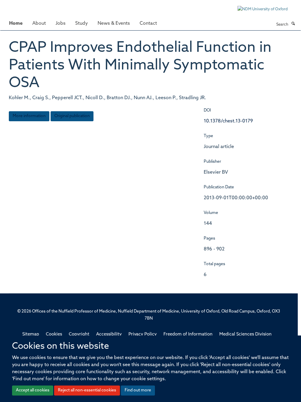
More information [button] (29, 116)
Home (16, 23)
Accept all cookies (32, 390)
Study (81, 23)
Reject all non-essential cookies (87, 390)
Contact (148, 23)
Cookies (54, 334)
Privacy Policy (142, 334)
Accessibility (109, 334)
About (39, 23)
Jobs (61, 23)
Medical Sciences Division (245, 334)
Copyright (79, 334)
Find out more (138, 390)
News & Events (114, 23)
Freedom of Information (188, 334)
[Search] (293, 24)
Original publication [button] (72, 116)
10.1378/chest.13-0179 (228, 121)
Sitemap (30, 334)
